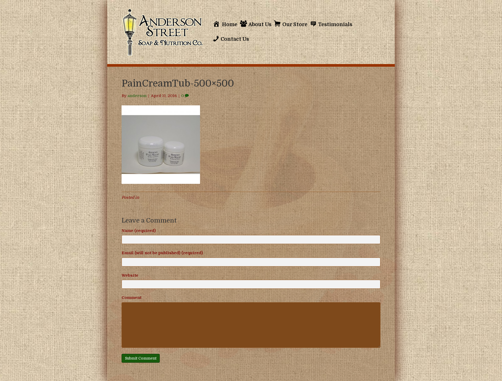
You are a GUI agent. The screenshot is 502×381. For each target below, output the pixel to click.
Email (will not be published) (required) (162, 253)
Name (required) (139, 230)
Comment (131, 297)
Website (130, 275)
